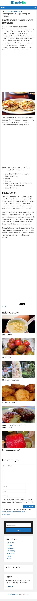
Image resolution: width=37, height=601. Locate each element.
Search (18, 530)
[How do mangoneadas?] (18, 439)
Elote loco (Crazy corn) (10, 380)
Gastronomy (15, 11)
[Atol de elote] (18, 324)
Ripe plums (6, 357)
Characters (10, 543)
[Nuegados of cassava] (18, 392)
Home (7, 11)
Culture (9, 545)
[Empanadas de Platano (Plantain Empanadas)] (18, 414)
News (9, 556)
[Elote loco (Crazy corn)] (18, 369)
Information (11, 553)
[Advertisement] (18, 71)
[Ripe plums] (18, 346)
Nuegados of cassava (10, 402)
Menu (3, 7)
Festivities (10, 548)
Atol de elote (7, 335)
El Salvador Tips (13, 594)
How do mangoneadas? (11, 450)
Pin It (4, 306)
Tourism (9, 559)
